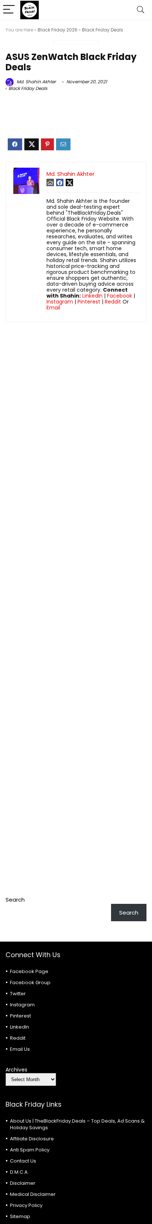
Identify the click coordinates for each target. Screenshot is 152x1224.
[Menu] (9, 10)
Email (53, 307)
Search (15, 899)
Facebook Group (30, 982)
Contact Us (23, 1160)
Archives (16, 1069)
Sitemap (20, 1216)
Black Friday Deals (102, 30)
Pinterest (88, 301)
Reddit (113, 301)
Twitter (18, 993)
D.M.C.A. (19, 1172)
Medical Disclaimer (33, 1194)
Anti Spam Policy (29, 1149)
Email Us (20, 1049)
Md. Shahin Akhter (35, 81)
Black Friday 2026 (57, 30)
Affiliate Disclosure (32, 1138)
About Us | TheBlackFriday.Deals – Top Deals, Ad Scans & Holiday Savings (77, 1124)
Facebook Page (29, 971)
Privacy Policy (26, 1205)
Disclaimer (22, 1183)
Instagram (59, 301)
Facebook (119, 295)
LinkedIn (92, 295)
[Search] (140, 10)
